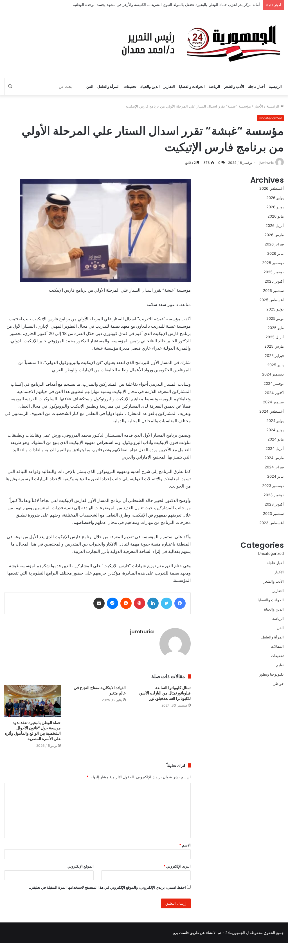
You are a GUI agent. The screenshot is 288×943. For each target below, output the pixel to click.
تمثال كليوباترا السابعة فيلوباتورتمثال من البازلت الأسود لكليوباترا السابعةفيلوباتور (165, 693)
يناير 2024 (275, 476)
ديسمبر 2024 (273, 374)
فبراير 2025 (274, 355)
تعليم (280, 665)
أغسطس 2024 (271, 411)
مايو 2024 (275, 439)
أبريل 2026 (275, 225)
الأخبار (258, 106)
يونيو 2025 (275, 318)
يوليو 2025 (275, 309)
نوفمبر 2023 (274, 495)
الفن (89, 86)
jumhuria (267, 162)
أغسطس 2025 (271, 300)
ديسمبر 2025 (273, 262)
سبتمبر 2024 (273, 402)
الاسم (185, 845)
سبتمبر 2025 (273, 290)
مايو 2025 (275, 327)
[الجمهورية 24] (199, 43)
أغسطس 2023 (271, 522)
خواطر (279, 683)
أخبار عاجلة (256, 86)
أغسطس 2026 (271, 188)
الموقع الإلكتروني (81, 866)
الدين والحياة (150, 86)
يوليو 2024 (275, 420)
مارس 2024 (274, 457)
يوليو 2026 (275, 197)
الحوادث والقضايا (192, 86)
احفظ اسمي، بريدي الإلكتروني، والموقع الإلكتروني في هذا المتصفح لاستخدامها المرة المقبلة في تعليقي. (107, 887)
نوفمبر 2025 (274, 272)
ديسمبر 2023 (273, 485)
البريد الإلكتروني (177, 866)
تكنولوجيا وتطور (271, 674)
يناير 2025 (275, 365)
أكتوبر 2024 (274, 392)
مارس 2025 (274, 346)
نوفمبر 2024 (274, 383)
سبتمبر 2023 (273, 513)
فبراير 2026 (274, 244)
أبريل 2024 (275, 448)
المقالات (277, 646)
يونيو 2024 (275, 430)
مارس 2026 (274, 235)
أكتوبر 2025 (274, 281)
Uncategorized (270, 118)
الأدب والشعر (234, 86)
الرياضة (214, 86)
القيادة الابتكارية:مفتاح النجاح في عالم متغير (100, 690)
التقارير (169, 86)
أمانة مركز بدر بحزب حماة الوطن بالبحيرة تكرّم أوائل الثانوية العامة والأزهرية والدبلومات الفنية (187, 5)
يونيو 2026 (275, 207)
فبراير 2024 (274, 467)
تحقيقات (129, 86)
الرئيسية (275, 86)
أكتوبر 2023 (274, 504)
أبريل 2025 (275, 337)
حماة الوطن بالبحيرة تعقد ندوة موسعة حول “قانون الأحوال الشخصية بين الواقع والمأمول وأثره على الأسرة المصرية (33, 730)
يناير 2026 (275, 253)
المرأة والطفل (108, 86)
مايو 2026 (275, 216)
